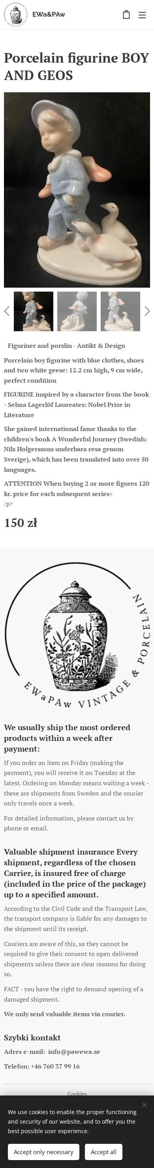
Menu (142, 15)
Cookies (77, 1093)
